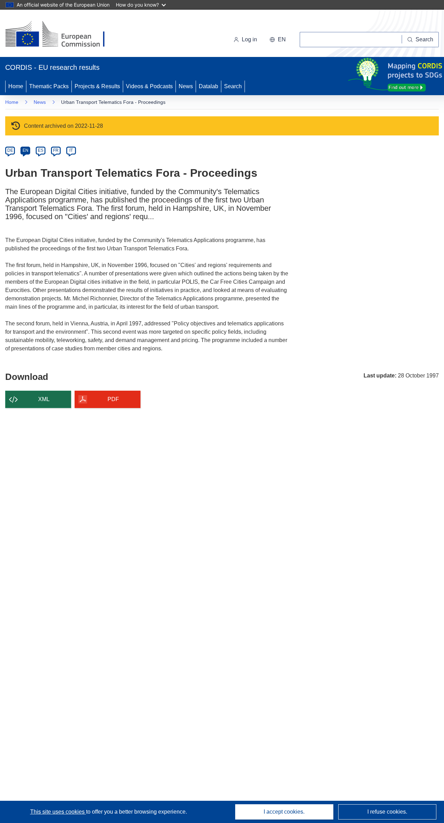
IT (71, 150)
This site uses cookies (58, 812)
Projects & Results (97, 86)
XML (44, 399)
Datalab (208, 86)
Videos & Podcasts (149, 86)
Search (233, 86)
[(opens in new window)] (61, 35)
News (186, 86)
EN (25, 150)
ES (40, 150)
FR (56, 150)
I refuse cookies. (387, 812)
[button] (277, 39)
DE (10, 150)
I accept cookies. (284, 812)
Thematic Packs (49, 86)
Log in (249, 39)
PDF (113, 399)
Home (15, 86)
